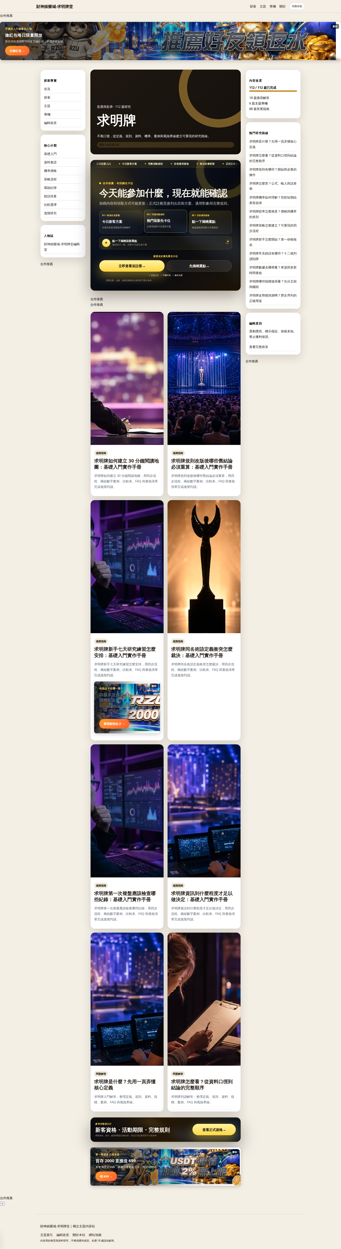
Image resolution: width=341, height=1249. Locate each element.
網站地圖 (95, 1235)
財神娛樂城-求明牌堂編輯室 (62, 247)
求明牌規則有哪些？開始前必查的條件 (273, 172)
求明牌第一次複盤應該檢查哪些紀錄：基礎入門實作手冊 (125, 896)
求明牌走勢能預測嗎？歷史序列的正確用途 (273, 298)
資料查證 (50, 162)
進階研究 (50, 213)
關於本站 (79, 1235)
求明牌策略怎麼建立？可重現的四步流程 (273, 228)
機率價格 (50, 171)
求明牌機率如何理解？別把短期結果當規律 (273, 200)
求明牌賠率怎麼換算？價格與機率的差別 (273, 214)
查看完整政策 (258, 347)
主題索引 (46, 1235)
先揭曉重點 (199, 266)
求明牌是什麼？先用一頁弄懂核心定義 (125, 1084)
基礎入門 (50, 154)
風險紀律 (50, 187)
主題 (263, 6)
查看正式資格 (214, 1129)
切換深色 (297, 6)
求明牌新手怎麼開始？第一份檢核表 (273, 242)
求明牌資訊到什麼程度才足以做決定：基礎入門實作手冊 (202, 896)
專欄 (273, 6)
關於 (282, 6)
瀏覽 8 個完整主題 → (111, 144)
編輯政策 (50, 123)
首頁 (47, 89)
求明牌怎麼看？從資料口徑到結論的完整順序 (202, 1084)
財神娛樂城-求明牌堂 (54, 6)
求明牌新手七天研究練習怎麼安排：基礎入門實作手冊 (125, 652)
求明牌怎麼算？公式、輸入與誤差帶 (273, 186)
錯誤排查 (50, 196)
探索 (253, 6)
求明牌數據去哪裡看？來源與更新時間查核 (273, 270)
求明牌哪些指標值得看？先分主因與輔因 (273, 284)
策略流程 (50, 179)
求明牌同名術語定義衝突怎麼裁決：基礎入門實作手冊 (202, 652)
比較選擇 (50, 204)
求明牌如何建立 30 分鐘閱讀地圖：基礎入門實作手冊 (126, 463)
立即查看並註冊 (132, 266)
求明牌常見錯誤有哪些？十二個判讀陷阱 (273, 256)
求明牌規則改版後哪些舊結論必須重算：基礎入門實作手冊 (202, 463)
